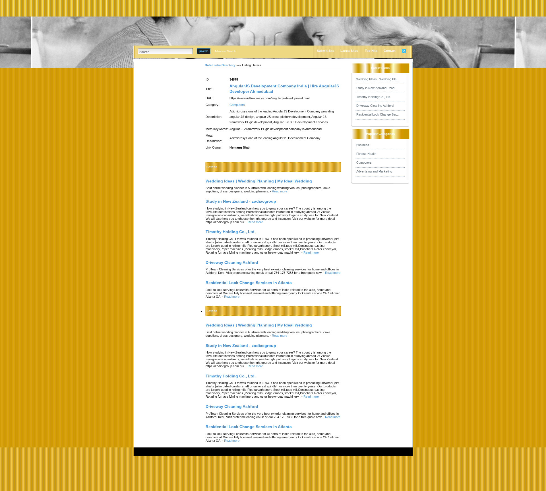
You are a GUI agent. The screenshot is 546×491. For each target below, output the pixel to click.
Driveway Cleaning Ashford (375, 105)
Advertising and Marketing (374, 171)
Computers (237, 104)
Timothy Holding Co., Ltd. (373, 96)
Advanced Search (225, 51)
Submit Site (325, 50)
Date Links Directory (220, 65)
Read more (279, 191)
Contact (390, 50)
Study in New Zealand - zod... (376, 88)
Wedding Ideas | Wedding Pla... (377, 79)
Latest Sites (349, 50)
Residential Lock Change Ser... (377, 114)
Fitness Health (366, 153)
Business (362, 145)
